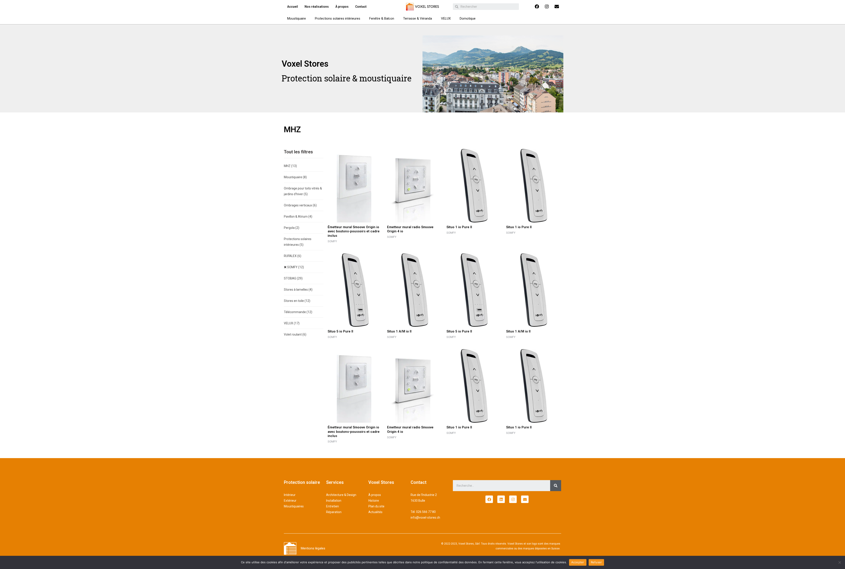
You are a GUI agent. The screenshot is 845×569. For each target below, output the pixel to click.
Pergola (291, 227)
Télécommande (298, 312)
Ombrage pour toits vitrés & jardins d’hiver (303, 191)
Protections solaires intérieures (337, 18)
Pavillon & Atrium (298, 216)
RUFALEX (292, 256)
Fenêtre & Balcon (381, 18)
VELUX (446, 18)
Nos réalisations (317, 6)
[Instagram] (546, 6)
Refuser (596, 562)
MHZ (290, 166)
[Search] (555, 485)
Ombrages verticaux (300, 205)
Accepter (577, 562)
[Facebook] (537, 6)
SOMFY (295, 267)
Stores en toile (297, 301)
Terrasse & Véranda (417, 18)
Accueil (292, 6)
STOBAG (293, 278)
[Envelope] (556, 6)
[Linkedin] (501, 499)
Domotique (468, 18)
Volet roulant (295, 334)
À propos (342, 6)
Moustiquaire (296, 18)
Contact (361, 6)
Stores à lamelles (298, 289)
